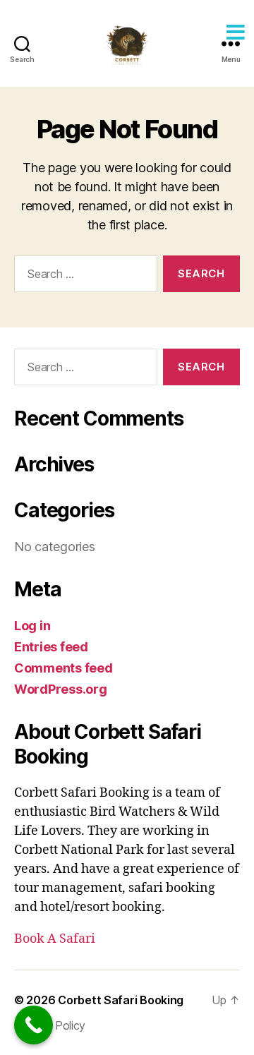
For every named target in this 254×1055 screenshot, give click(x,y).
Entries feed (51, 646)
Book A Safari (54, 939)
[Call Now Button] (33, 1025)
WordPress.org (60, 689)
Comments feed (63, 668)
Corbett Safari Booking (120, 1000)
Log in (32, 625)
